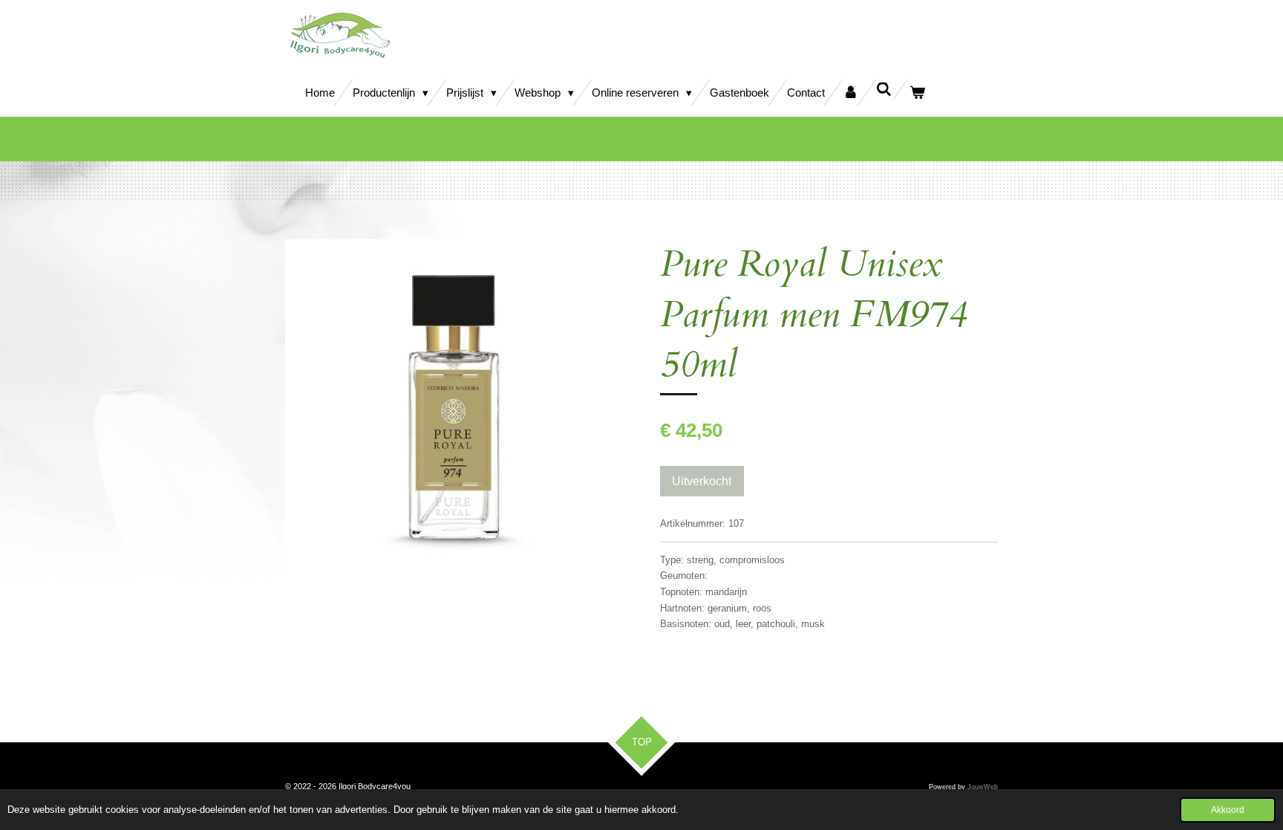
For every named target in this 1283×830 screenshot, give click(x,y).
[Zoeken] (884, 90)
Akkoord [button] (1227, 809)
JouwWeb (982, 787)
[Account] (850, 93)
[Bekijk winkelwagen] (917, 93)
